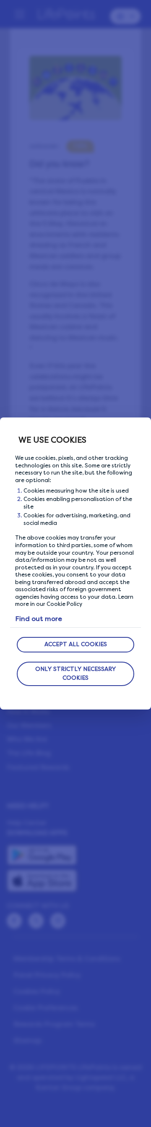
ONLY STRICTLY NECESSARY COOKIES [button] (75, 673)
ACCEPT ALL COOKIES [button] (75, 644)
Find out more (38, 619)
